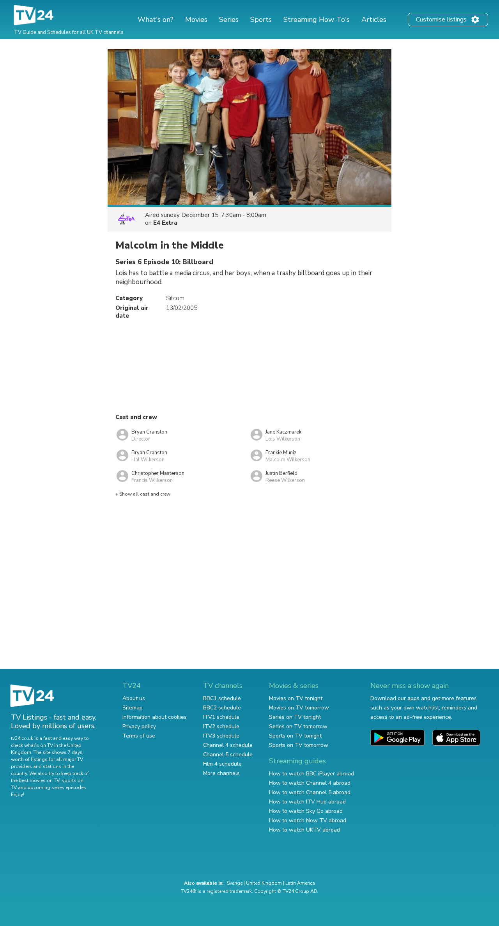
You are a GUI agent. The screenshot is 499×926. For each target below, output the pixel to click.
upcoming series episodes (57, 787)
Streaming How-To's (316, 19)
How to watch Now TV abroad (307, 820)
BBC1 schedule (222, 698)
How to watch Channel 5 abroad (309, 792)
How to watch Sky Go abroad (306, 811)
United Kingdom (264, 883)
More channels (221, 773)
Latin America (300, 883)
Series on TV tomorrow (298, 726)
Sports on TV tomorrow (298, 745)
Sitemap (132, 707)
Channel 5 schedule (228, 754)
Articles (373, 19)
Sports (261, 19)
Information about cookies (154, 717)
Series (229, 19)
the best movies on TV (35, 780)
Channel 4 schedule (228, 745)
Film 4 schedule (222, 764)
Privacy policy (139, 726)
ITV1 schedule (221, 717)
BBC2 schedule (222, 707)
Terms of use (138, 735)
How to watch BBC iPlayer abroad (311, 773)
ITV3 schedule (221, 735)
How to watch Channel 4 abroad (309, 783)
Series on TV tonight (295, 717)
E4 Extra (165, 223)
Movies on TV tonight (295, 698)
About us (133, 698)
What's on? (155, 19)
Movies (196, 19)
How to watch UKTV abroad (304, 830)
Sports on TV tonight (295, 735)
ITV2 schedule (221, 726)
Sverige (234, 883)
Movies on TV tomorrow (299, 707)
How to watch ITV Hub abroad (307, 801)
